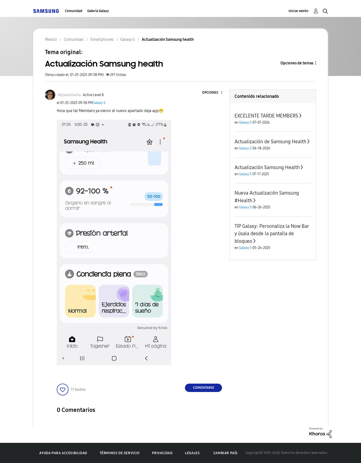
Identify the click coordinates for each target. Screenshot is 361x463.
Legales (192, 453)
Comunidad (73, 11)
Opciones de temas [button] (296, 63)
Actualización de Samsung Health (270, 142)
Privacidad (162, 453)
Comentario (203, 388)
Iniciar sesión (298, 11)
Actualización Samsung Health (267, 167)
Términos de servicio (120, 453)
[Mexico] (46, 11)
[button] (213, 92)
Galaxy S (99, 103)
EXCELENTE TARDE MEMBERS (266, 116)
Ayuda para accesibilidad (63, 453)
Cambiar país (225, 453)
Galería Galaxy (98, 11)
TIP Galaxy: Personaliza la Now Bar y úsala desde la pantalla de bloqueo (272, 233)
